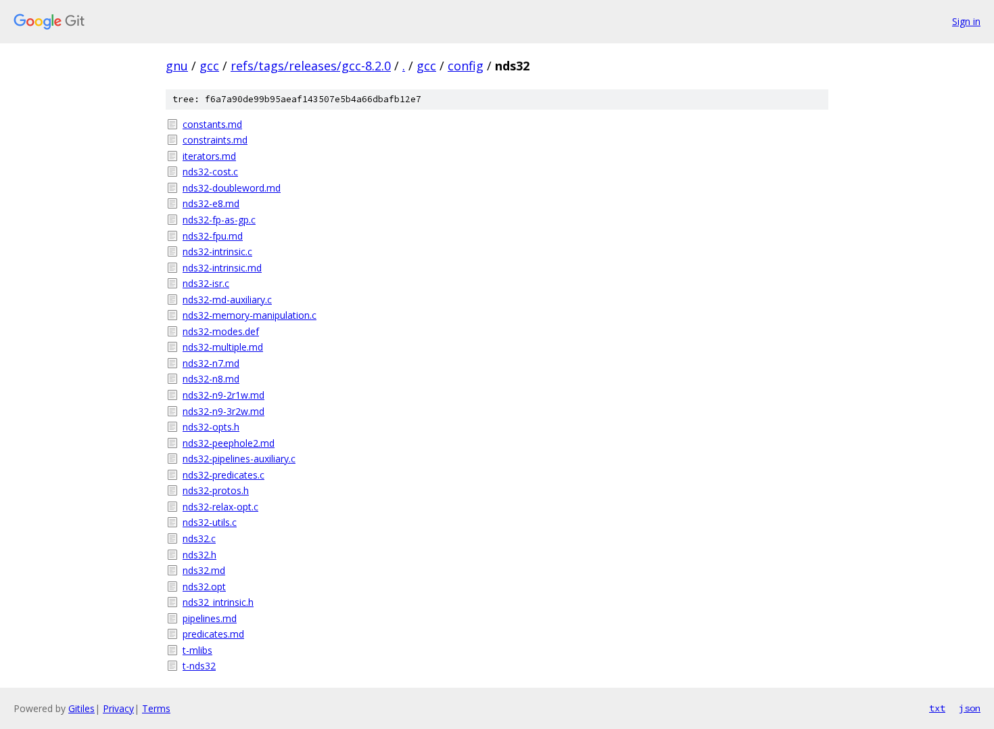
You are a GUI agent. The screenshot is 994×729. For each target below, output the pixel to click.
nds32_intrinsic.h (218, 602)
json (969, 708)
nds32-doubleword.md (232, 187)
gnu (177, 66)
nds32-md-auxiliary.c (227, 299)
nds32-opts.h (211, 426)
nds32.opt (204, 586)
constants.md (212, 124)
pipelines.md (210, 618)
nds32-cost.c (210, 171)
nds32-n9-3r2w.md (223, 411)
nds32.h (199, 554)
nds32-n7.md (211, 363)
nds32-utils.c (210, 522)
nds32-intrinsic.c (217, 251)
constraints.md (215, 139)
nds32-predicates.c (223, 474)
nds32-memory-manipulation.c (249, 315)
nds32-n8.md (211, 378)
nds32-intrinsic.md (222, 267)
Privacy (118, 708)
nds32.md (204, 570)
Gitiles (81, 708)
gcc (209, 66)
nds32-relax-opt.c (220, 506)
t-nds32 (199, 665)
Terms (156, 708)
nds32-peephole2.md (229, 443)
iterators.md (209, 156)
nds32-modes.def (221, 331)
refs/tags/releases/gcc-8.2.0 (311, 66)
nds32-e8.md (211, 203)
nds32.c (199, 538)
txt (937, 708)
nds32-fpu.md (213, 235)
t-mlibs (197, 650)
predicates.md (213, 633)
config (465, 66)
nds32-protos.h (216, 490)
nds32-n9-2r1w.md (223, 395)
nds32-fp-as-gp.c (219, 219)
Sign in (966, 21)
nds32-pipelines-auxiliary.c (239, 458)
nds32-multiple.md (223, 346)
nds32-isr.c (206, 283)
